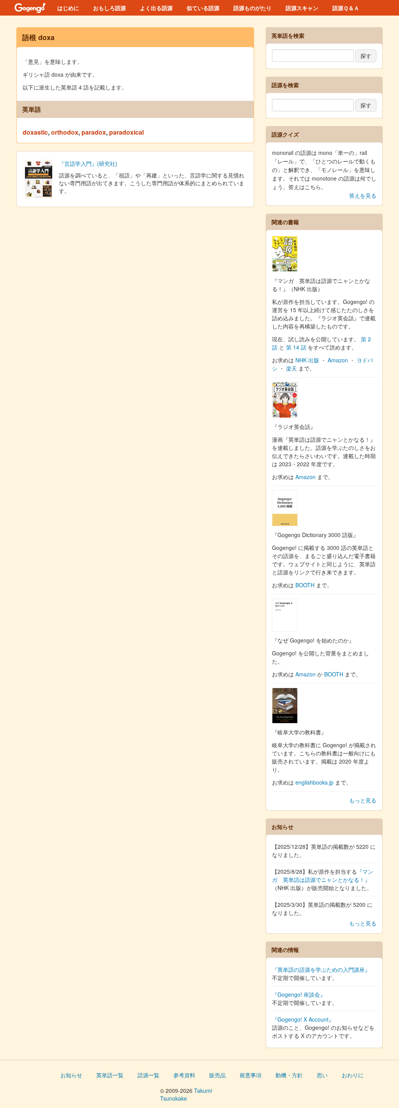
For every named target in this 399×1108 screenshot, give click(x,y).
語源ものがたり (252, 8)
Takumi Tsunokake (186, 1094)
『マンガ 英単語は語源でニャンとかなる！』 (322, 875)
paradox (93, 132)
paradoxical (126, 132)
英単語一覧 (110, 1075)
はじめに (68, 8)
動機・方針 (289, 1075)
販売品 (217, 1075)
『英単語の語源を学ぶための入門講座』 (321, 969)
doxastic (35, 132)
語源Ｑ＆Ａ (345, 8)
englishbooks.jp (314, 782)
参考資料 (184, 1075)
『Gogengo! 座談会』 (298, 994)
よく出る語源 (156, 8)
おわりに (353, 1075)
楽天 (291, 368)
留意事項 (250, 1075)
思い (322, 1075)
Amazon (338, 360)
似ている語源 (203, 8)
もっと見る (362, 800)
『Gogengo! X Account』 (303, 1019)
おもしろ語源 (109, 8)
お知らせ (71, 1075)
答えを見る (362, 195)
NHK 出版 (307, 360)
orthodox (64, 132)
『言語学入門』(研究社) (88, 163)
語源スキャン (302, 8)
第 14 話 (296, 347)
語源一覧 (148, 1075)
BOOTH (304, 585)
